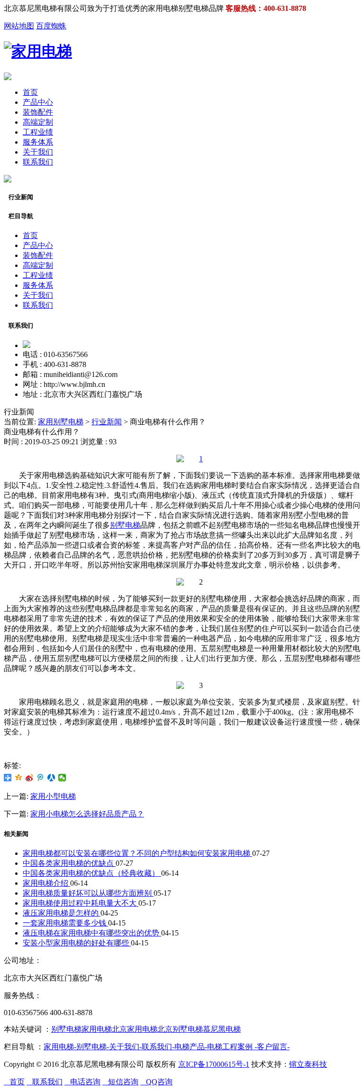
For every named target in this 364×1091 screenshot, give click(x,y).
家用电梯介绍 (46, 883)
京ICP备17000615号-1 (213, 1064)
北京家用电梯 (134, 1029)
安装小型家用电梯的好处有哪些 (77, 943)
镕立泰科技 (308, 1064)
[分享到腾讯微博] (40, 777)
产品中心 (38, 102)
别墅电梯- (92, 1047)
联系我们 (38, 162)
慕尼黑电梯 (222, 1029)
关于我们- (125, 1047)
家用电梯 (97, 1029)
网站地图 (19, 26)
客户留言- (273, 1047)
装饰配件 (38, 112)
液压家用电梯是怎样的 (61, 913)
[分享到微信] (62, 777)
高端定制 (38, 122)
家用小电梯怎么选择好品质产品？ (87, 814)
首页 (30, 92)
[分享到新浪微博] (30, 777)
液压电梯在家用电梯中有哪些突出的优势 (92, 933)
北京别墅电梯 (180, 1029)
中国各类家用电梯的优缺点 (69, 863)
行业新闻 (106, 422)
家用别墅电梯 (60, 422)
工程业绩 (38, 132)
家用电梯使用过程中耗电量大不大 (80, 903)
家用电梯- (60, 1047)
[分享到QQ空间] (19, 777)
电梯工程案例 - (232, 1047)
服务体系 (38, 142)
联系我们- (158, 1047)
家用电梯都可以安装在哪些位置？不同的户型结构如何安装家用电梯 (137, 853)
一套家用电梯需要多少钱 (65, 923)
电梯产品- (190, 1047)
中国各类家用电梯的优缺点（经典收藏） (92, 873)
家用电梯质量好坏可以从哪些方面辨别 (88, 893)
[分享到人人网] (51, 777)
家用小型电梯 (53, 796)
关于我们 (38, 152)
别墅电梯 (125, 525)
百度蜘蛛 (51, 26)
